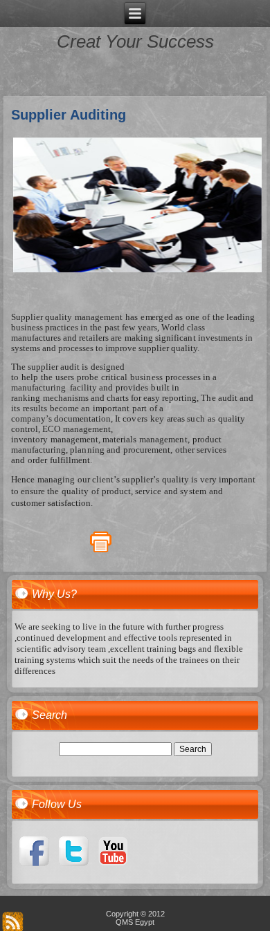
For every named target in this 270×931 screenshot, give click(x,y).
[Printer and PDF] (101, 550)
